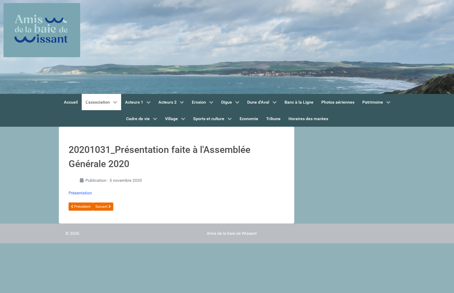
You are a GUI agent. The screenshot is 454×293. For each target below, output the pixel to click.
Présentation (80, 192)
